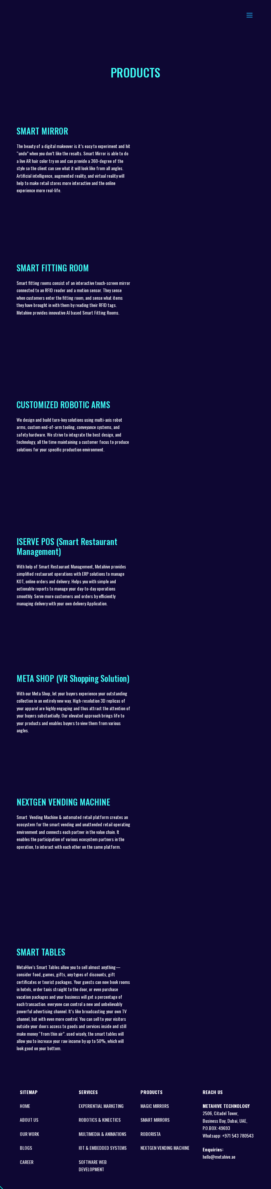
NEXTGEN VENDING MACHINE (164, 1147)
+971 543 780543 (237, 1135)
